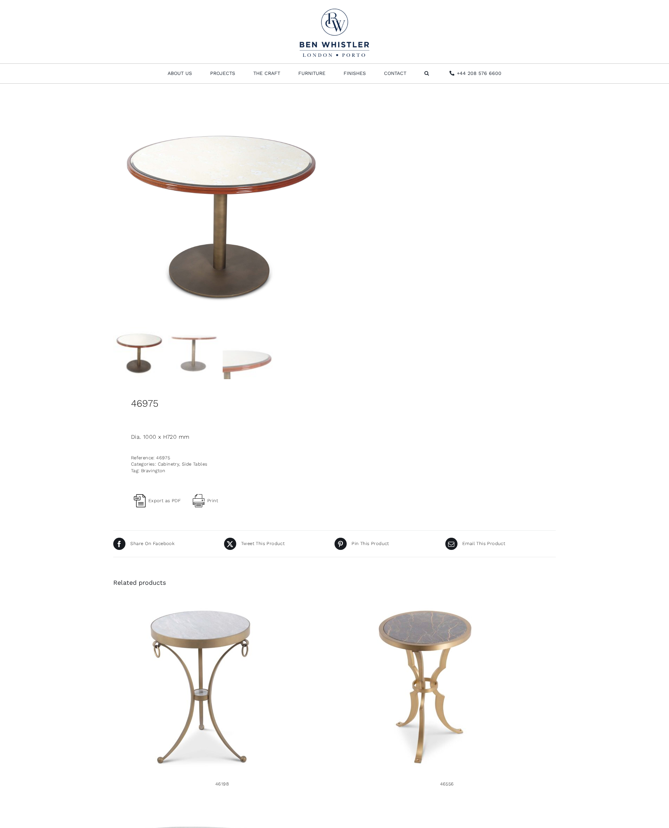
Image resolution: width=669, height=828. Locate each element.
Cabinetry (168, 464)
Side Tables (194, 464)
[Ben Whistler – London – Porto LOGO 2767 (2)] (334, 11)
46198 (222, 784)
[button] (426, 73)
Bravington (153, 470)
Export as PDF (164, 500)
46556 (447, 784)
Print (212, 500)
